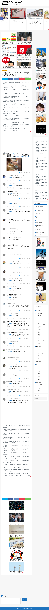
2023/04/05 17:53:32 (25, 275)
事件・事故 (40, 327)
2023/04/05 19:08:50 (25, 215)
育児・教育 (40, 378)
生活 (37, 364)
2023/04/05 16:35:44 (25, 310)
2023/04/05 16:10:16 (25, 346)
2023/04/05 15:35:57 (25, 353)
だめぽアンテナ (39, 219)
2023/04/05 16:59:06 (25, 300)
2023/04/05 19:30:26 (25, 188)
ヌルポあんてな (39, 222)
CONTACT (33, 2)
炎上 (39, 356)
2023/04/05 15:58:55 (25, 395)
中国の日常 (40, 326)
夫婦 (39, 374)
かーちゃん (40, 368)
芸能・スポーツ (39, 382)
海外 (39, 338)
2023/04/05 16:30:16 (25, 318)
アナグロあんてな (40, 232)
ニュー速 (38, 213)
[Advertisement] (16, 141)
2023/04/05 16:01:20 (25, 404)
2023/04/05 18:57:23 (25, 225)
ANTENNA (44, 2)
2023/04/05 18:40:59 (25, 234)
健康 (39, 371)
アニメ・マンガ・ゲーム (42, 386)
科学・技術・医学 (41, 340)
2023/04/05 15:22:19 (25, 361)
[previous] (1, 18)
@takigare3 (9, 177)
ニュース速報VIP (41, 324)
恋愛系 (39, 376)
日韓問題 (40, 335)
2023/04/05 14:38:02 (25, 386)
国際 (39, 331)
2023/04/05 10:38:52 (25, 172)
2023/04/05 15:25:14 (25, 370)
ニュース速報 (39, 313)
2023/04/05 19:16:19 (25, 206)
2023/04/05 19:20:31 (25, 198)
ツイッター (4, 70)
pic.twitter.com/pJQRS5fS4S (22, 156)
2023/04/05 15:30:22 (25, 378)
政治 (39, 334)
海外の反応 (38, 361)
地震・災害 (40, 332)
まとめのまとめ (39, 234)
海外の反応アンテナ (40, 226)
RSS (39, 2)
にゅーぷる (38, 229)
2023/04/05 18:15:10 (25, 267)
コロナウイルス (41, 321)
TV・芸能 (40, 384)
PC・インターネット (42, 319)
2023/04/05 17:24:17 (25, 291)
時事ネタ (40, 337)
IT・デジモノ (40, 315)
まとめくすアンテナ (40, 217)
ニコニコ (40, 350)
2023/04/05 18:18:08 (25, 250)
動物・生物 (40, 373)
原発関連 (40, 329)
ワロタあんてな (39, 210)
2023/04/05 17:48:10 (25, 283)
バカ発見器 (40, 352)
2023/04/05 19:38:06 (25, 180)
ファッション (40, 370)
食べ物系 (40, 379)
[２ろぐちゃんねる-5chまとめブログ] (12, 5)
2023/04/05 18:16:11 (25, 258)
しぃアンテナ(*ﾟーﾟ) (39, 207)
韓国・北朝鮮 (40, 343)
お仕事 (39, 367)
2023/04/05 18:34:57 (25, 241)
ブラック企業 (40, 353)
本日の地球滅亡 (41, 355)
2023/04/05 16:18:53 (25, 338)
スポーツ (40, 388)
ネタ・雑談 (38, 346)
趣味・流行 (40, 358)
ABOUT (26, 2)
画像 (39, 390)
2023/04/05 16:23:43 (25, 329)
